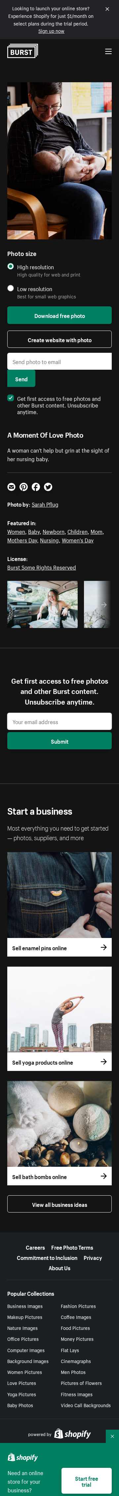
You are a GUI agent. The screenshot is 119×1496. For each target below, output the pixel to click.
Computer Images (26, 1349)
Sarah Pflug (45, 503)
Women (16, 531)
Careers (35, 1246)
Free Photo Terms (72, 1246)
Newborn (53, 531)
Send (21, 378)
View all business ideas (59, 1204)
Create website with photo (60, 339)
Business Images (25, 1305)
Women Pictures (24, 1371)
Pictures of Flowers (81, 1382)
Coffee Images (76, 1316)
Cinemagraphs (76, 1360)
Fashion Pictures (78, 1305)
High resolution (35, 267)
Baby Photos (20, 1404)
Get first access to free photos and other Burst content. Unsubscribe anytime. (59, 404)
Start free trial (86, 1480)
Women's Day (78, 539)
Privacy (93, 1257)
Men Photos (73, 1371)
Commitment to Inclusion (47, 1257)
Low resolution (34, 288)
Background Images (28, 1360)
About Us (59, 1267)
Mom (96, 531)
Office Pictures (23, 1338)
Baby (34, 531)
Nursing (49, 539)
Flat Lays (70, 1349)
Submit (59, 740)
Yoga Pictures (21, 1394)
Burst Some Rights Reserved (41, 566)
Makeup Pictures (24, 1316)
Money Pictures (77, 1338)
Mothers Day (22, 539)
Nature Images (22, 1327)
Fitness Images (77, 1394)
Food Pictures (75, 1327)
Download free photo (59, 315)
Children (77, 531)
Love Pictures (21, 1382)
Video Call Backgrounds (86, 1404)
